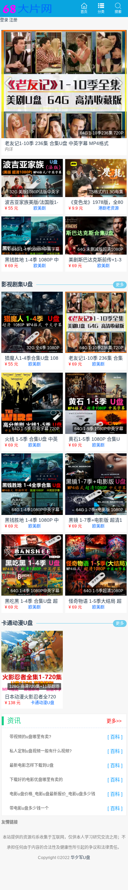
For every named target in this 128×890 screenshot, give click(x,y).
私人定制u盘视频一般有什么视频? (41, 751)
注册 (13, 20)
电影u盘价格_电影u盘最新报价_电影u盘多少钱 (52, 794)
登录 (4, 20)
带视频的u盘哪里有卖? (30, 736)
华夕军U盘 (80, 857)
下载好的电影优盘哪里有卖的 (36, 779)
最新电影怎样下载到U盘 (32, 765)
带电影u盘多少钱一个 (29, 808)
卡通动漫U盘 (17, 623)
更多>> (114, 721)
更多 (120, 284)
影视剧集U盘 (17, 284)
